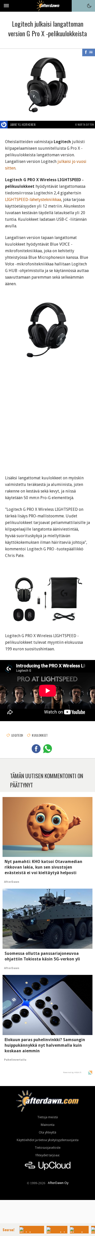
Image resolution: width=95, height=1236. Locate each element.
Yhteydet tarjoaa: (47, 1155)
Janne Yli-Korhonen (22, 125)
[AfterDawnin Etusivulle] (47, 5)
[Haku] (77, 6)
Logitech (17, 735)
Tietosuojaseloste (48, 1147)
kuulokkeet (40, 735)
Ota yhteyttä (47, 1132)
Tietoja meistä (47, 1117)
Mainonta (47, 1125)
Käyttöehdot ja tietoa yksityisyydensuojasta (48, 1140)
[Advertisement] (47, 416)
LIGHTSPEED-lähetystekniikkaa (33, 199)
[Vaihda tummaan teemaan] (89, 6)
